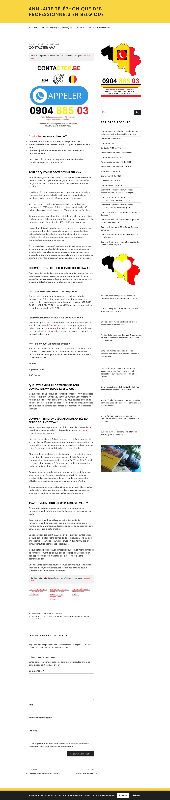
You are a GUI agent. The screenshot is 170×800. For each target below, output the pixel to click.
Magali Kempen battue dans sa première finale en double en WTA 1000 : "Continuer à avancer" (120, 419)
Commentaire (36, 670)
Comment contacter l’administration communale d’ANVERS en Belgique (117, 206)
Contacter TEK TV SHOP (111, 176)
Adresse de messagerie (40, 717)
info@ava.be (53, 325)
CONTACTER (47, 617)
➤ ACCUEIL (32, 27)
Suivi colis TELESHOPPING (111, 148)
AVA (85, 430)
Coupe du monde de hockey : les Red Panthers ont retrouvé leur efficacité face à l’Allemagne (120, 354)
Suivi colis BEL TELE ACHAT (112, 180)
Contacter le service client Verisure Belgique (81, 591)
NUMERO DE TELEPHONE (64, 617)
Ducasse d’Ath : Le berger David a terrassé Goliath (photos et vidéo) (119, 433)
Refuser (136, 795)
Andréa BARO (53, 44)
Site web (33, 730)
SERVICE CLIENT (82, 617)
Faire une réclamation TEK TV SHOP (116, 162)
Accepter (123, 795)
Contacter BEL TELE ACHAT (112, 185)
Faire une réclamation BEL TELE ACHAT (117, 166)
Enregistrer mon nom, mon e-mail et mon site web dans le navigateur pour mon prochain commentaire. (59, 745)
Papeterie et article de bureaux (47, 613)
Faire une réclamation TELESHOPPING (117, 152)
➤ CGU (79, 27)
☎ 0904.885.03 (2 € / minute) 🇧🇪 (57, 27)
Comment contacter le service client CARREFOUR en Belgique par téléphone (59, 594)
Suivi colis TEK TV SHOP (110, 171)
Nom (31, 704)
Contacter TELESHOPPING (111, 157)
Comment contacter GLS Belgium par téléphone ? (38, 591)
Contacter (35, 136)
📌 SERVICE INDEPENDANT (99, 27)
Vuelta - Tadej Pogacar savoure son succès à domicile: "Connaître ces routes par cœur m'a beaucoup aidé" (121, 403)
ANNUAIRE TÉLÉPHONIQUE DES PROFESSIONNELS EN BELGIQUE (66, 12)
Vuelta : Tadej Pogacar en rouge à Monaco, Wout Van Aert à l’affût (119, 310)
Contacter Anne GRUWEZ (111, 138)
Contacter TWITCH (109, 143)
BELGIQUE (36, 617)
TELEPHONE (37, 619)
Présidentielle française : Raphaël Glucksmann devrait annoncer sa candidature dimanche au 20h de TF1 (121, 338)
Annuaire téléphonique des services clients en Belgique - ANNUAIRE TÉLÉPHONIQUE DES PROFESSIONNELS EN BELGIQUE (60, 646)
